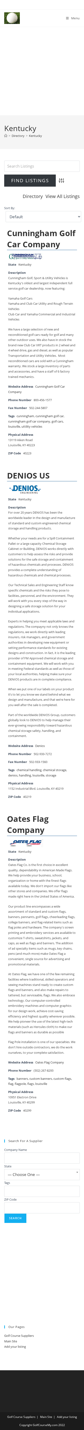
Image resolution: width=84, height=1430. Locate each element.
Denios (40, 746)
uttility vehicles (31, 427)
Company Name (15, 1150)
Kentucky (35, 136)
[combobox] (42, 1174)
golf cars (57, 421)
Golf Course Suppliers (19, 1336)
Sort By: (9, 208)
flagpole (20, 1084)
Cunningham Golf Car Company (41, 239)
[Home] (5, 136)
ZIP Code (10, 1199)
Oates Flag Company (28, 824)
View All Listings (63, 196)
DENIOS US (28, 475)
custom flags (62, 1079)
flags (30, 1084)
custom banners (40, 1079)
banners (22, 1079)
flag (10, 1084)
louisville (14, 427)
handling (25, 775)
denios (13, 775)
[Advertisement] (42, 71)
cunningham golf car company (29, 421)
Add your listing (15, 1346)
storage (51, 775)
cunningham (25, 416)
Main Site (10, 1341)
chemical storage (54, 770)
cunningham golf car (49, 416)
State (7, 1166)
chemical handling (29, 770)
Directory (33, 196)
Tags (7, 1183)
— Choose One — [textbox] (24, 1174)
